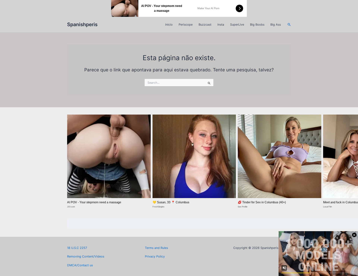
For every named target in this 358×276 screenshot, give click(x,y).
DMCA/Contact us (80, 265)
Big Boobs (257, 24)
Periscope (186, 24)
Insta (220, 24)
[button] (289, 24)
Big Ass (275, 24)
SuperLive (237, 24)
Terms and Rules (156, 248)
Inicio (169, 24)
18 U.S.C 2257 (77, 248)
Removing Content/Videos (85, 256)
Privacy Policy (155, 256)
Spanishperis (82, 24)
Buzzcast (205, 24)
